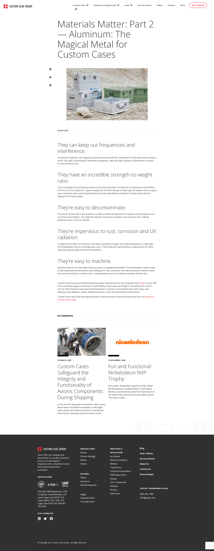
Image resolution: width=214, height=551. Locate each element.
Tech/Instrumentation (120, 471)
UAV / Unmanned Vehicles (118, 484)
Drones (113, 489)
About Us (144, 464)
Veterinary (115, 493)
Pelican (83, 452)
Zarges (142, 283)
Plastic (83, 477)
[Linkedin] (39, 518)
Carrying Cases (87, 501)
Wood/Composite (88, 485)
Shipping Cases (87, 497)
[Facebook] (51, 518)
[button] (50, 71)
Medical (113, 463)
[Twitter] (45, 518)
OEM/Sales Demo (118, 475)
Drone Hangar (147, 474)
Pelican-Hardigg (87, 456)
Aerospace (115, 456)
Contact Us (145, 469)
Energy (113, 478)
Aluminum (85, 481)
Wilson (83, 460)
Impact (83, 463)
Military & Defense (118, 460)
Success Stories (147, 458)
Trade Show (115, 467)
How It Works (146, 453)
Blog (142, 448)
